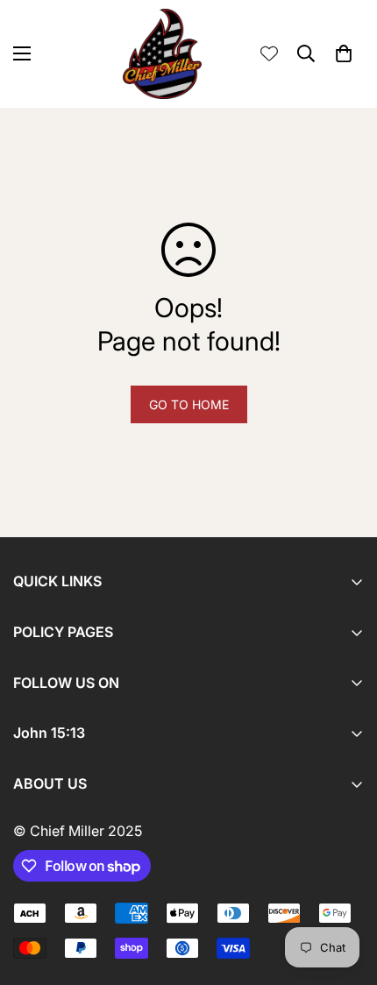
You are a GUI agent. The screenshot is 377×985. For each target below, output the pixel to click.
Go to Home (189, 404)
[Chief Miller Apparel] (162, 54)
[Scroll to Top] (345, 892)
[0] (344, 53)
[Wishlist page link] (269, 53)
